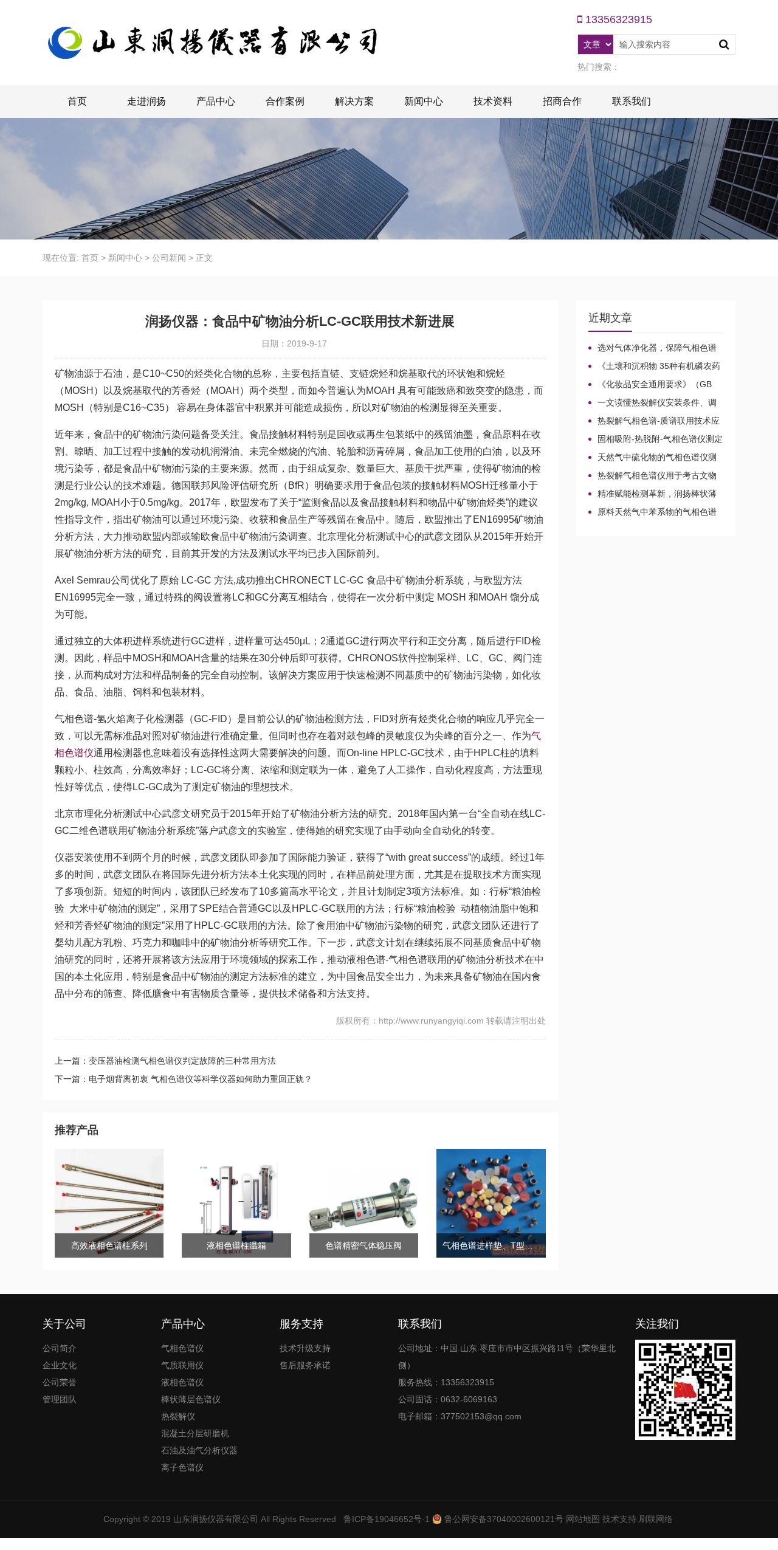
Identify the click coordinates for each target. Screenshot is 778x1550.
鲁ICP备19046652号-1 (386, 1519)
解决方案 (354, 101)
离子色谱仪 (182, 1467)
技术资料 (492, 101)
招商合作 (562, 101)
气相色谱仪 (182, 1348)
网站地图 (583, 1519)
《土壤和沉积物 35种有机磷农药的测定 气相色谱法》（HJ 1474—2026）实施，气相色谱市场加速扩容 (654, 366)
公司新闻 (169, 258)
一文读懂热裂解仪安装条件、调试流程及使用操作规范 (652, 403)
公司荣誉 (60, 1382)
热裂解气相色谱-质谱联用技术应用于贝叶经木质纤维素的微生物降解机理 (654, 421)
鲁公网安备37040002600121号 (502, 1519)
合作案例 (285, 101)
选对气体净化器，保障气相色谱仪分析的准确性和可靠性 (652, 348)
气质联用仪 (182, 1365)
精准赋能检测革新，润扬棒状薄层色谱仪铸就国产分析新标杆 (652, 494)
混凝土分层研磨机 (195, 1433)
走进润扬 (146, 101)
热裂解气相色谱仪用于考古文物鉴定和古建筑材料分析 (652, 475)
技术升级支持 (305, 1348)
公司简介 (60, 1348)
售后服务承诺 (305, 1365)
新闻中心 (423, 101)
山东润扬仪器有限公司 (215, 1519)
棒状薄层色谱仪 (191, 1399)
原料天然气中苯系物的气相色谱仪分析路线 (652, 512)
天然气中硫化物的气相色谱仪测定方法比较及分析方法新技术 (652, 457)
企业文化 (60, 1365)
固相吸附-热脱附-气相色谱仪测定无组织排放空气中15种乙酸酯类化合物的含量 (655, 439)
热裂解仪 (178, 1416)
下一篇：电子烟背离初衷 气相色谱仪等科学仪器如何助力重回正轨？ (183, 1079)
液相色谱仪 (182, 1382)
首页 (77, 101)
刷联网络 (656, 1519)
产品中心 (215, 101)
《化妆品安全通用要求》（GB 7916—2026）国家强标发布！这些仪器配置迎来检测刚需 (654, 384)
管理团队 (60, 1399)
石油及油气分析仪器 (199, 1450)
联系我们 (631, 101)
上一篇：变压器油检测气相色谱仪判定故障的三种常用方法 (165, 1061)
